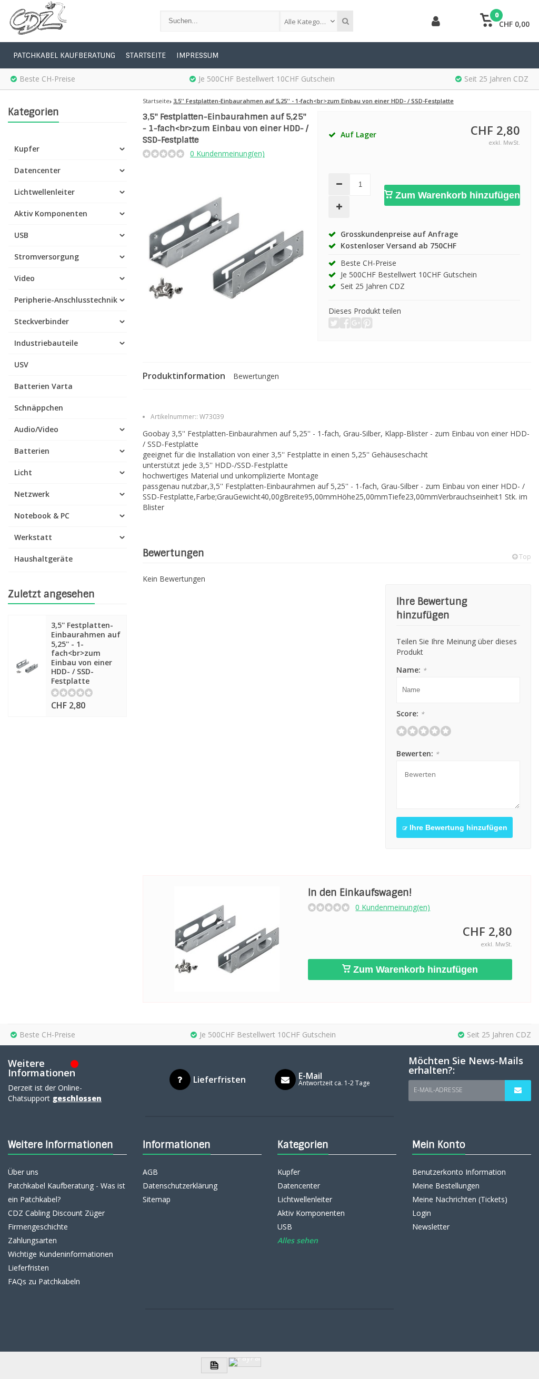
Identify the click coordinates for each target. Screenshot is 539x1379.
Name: (411, 670)
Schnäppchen (38, 408)
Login (421, 1213)
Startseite (146, 55)
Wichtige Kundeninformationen (60, 1254)
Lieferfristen (28, 1268)
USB (21, 235)
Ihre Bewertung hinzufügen (457, 827)
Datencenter (37, 170)
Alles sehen (297, 1240)
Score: (410, 713)
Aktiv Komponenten (50, 213)
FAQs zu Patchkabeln (44, 1281)
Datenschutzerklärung (180, 1186)
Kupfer (26, 149)
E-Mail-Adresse (438, 1089)
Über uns (23, 1172)
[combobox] (308, 21)
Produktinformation (184, 376)
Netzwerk (31, 494)
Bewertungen (256, 376)
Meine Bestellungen (446, 1186)
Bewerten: (417, 753)
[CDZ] (73, 21)
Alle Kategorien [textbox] (308, 21)
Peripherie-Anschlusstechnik (65, 300)
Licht (23, 472)
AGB (150, 1172)
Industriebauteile (46, 343)
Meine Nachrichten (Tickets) (459, 1199)
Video (24, 278)
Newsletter (431, 1227)
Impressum (197, 55)
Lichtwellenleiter (44, 192)
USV (21, 364)
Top (524, 556)
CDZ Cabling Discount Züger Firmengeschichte (56, 1220)
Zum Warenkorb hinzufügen (456, 195)
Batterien (31, 451)
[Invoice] (214, 1365)
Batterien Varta (43, 386)
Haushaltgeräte (43, 559)
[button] (505, 21)
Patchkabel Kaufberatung (64, 55)
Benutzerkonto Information (459, 1172)
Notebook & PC (41, 516)
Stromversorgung (46, 257)
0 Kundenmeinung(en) (227, 153)
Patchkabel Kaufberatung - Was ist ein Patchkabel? (66, 1192)
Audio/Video (36, 429)
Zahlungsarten (32, 1240)
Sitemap (157, 1199)
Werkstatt (33, 537)
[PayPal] (244, 1362)
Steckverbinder (41, 321)
